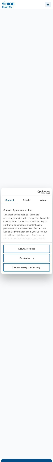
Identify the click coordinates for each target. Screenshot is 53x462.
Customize (25, 258)
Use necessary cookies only (26, 267)
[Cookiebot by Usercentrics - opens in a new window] (38, 192)
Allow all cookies (26, 249)
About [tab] (43, 200)
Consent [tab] (9, 200)
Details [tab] (26, 200)
